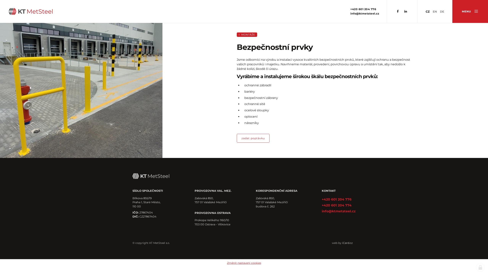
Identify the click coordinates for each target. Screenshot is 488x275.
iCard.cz (347, 243)
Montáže (248, 34)
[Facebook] (398, 11)
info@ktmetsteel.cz (364, 13)
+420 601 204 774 (337, 205)
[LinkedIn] (405, 11)
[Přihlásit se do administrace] (480, 267)
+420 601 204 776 (363, 9)
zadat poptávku (253, 138)
